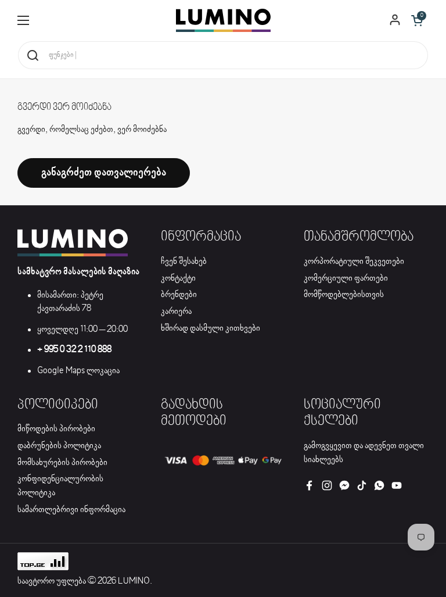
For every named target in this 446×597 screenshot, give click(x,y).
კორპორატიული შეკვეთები (354, 261)
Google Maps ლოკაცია (78, 371)
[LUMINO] (223, 20)
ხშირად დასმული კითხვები (210, 328)
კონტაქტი (178, 278)
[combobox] (223, 55)
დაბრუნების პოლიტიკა (59, 446)
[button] (417, 20)
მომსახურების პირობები (62, 462)
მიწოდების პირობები (56, 429)
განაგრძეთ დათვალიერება (103, 172)
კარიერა (176, 311)
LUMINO (134, 581)
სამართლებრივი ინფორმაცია (71, 510)
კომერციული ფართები (346, 278)
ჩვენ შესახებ (184, 261)
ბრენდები (179, 294)
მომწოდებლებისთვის (344, 294)
